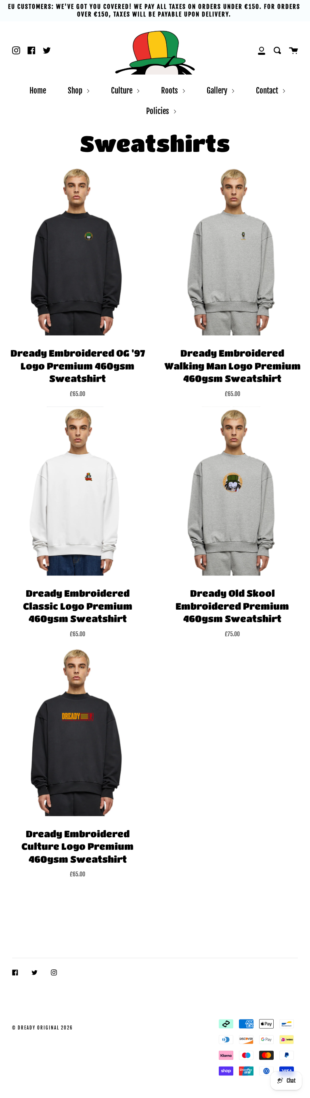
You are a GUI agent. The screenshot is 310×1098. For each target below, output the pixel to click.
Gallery (218, 90)
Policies (158, 111)
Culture (122, 90)
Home (37, 90)
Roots (170, 90)
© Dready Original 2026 (42, 1028)
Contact (268, 90)
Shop (76, 90)
